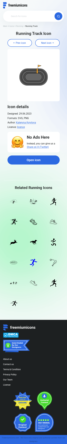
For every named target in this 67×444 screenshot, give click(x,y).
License (6, 385)
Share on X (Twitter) (38, 147)
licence (21, 127)
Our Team (7, 379)
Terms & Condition (12, 369)
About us (7, 359)
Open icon (34, 160)
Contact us (8, 364)
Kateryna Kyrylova (26, 122)
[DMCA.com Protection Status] (11, 335)
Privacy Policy (10, 374)
